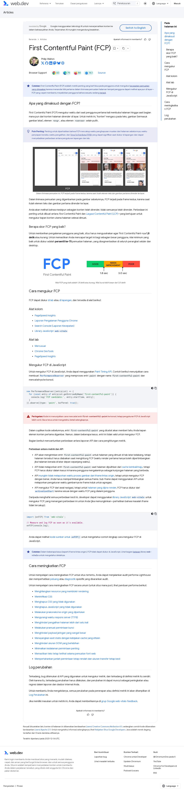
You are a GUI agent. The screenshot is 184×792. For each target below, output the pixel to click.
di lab (50, 300)
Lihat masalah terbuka (104, 761)
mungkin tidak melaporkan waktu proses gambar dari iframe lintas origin (76, 475)
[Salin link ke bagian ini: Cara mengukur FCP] (62, 291)
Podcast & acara (131, 770)
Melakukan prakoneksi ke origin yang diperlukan (60, 612)
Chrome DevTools (44, 351)
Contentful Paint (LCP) (102, 213)
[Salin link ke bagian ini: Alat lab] (41, 339)
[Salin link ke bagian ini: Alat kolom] (45, 309)
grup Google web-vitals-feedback (119, 701)
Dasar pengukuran (79, 3)
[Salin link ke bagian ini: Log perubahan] (54, 667)
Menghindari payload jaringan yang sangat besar (60, 633)
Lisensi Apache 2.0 (43, 729)
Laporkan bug (100, 756)
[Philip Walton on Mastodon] (54, 63)
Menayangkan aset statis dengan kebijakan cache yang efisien (67, 638)
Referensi (44, 3)
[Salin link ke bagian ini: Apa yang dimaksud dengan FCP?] (82, 103)
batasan (136, 551)
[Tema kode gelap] (152, 388)
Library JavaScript (51, 331)
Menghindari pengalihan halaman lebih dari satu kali (61, 622)
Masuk (177, 3)
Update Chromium (132, 761)
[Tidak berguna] (149, 39)
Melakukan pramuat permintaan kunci (54, 627)
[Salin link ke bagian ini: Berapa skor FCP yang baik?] (68, 227)
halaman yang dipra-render (102, 487)
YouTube (157, 761)
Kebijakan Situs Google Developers (110, 729)
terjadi (103, 92)
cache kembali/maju (132, 467)
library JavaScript (128, 497)
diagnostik (70, 579)
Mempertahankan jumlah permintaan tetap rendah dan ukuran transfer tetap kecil (77, 658)
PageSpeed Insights (45, 315)
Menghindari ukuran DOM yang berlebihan (57, 643)
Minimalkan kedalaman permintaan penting (57, 648)
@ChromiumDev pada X (164, 756)
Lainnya (97, 3)
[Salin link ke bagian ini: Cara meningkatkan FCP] (68, 566)
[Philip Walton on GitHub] (46, 63)
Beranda (32, 39)
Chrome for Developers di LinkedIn (165, 767)
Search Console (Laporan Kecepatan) (54, 325)
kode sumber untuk (65, 537)
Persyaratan (8, 786)
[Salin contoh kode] (155, 388)
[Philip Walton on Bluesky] (58, 63)
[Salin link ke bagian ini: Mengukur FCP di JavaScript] (68, 365)
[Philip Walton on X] (42, 63)
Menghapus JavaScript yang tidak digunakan (58, 607)
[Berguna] (145, 39)
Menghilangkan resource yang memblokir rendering (62, 591)
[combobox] (126, 3)
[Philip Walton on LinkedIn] (50, 63)
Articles (8, 12)
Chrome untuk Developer (135, 756)
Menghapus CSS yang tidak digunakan (55, 601)
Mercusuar (40, 346)
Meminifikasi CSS (43, 596)
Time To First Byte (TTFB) (81, 135)
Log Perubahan (37, 694)
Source (102, 72)
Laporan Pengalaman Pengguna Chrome (56, 320)
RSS (155, 773)
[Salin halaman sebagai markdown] (123, 48)
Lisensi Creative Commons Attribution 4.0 (104, 726)
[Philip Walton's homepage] (62, 63)
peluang (54, 579)
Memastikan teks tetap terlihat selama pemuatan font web (65, 653)
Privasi (20, 786)
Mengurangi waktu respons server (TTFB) (56, 617)
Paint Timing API (103, 371)
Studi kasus (129, 766)
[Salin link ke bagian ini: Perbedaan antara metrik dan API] (65, 449)
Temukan (59, 3)
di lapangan (65, 300)
